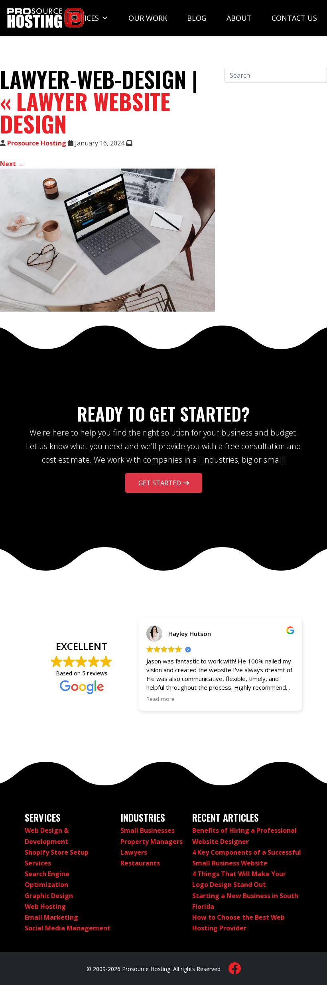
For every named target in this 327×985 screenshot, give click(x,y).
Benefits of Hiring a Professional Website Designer (244, 836)
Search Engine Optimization (47, 879)
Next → (12, 163)
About (239, 18)
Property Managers (151, 841)
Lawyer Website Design (85, 112)
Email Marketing (51, 917)
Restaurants (140, 863)
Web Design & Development (47, 836)
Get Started (160, 483)
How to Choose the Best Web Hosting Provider (238, 922)
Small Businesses (147, 830)
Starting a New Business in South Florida (245, 901)
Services (83, 18)
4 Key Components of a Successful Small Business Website (246, 857)
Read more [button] (160, 698)
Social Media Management (67, 928)
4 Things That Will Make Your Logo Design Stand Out (239, 879)
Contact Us (294, 18)
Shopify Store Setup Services (57, 857)
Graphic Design (49, 895)
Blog (197, 18)
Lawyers (133, 852)
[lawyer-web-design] (107, 240)
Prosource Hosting (36, 143)
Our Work (147, 18)
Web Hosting (45, 906)
